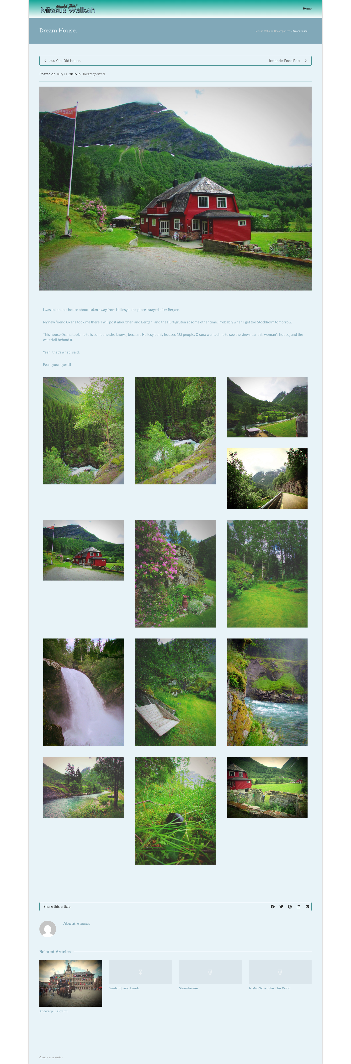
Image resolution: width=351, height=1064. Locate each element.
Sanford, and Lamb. (124, 988)
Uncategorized (93, 74)
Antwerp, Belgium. (53, 1011)
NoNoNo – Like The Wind (269, 988)
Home (307, 8)
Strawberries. (189, 988)
